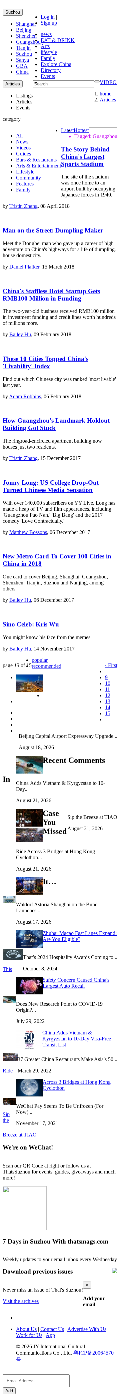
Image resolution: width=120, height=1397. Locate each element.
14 (107, 707)
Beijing (23, 30)
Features (25, 183)
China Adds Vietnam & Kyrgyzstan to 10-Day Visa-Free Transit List (76, 1038)
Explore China (56, 64)
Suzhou (12, 12)
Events (48, 76)
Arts (45, 46)
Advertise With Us (86, 1329)
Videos (23, 147)
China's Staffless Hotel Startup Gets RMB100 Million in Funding (51, 295)
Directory (51, 70)
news (46, 34)
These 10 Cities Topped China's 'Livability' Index (45, 362)
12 (107, 695)
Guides (23, 153)
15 (107, 713)
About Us (26, 1329)
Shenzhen (26, 36)
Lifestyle (25, 171)
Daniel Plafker (24, 267)
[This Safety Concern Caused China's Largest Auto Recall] (13, 958)
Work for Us (29, 1335)
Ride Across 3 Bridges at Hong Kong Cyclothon (57, 1079)
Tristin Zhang (23, 206)
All (19, 135)
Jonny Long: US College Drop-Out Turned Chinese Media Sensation (51, 486)
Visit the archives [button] (21, 1301)
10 (107, 683)
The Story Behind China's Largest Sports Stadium (85, 156)
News (22, 141)
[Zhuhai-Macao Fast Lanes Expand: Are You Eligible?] (9, 901)
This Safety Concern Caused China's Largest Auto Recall (56, 977)
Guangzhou (28, 42)
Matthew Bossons (28, 532)
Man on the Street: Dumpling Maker (53, 230)
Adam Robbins (25, 396)
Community (28, 177)
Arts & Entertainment (38, 165)
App (50, 1335)
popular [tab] (40, 660)
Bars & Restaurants (36, 159)
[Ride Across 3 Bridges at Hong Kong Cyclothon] (10, 1059)
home (105, 93)
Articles (108, 99)
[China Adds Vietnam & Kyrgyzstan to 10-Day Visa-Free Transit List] (9, 1001)
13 (107, 701)
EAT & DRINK (58, 40)
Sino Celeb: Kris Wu (31, 624)
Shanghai (26, 24)
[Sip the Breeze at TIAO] (9, 1103)
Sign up (49, 23)
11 (107, 689)
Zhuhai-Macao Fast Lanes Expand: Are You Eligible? (80, 936)
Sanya (22, 60)
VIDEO (108, 82)
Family (48, 58)
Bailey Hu (20, 334)
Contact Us (52, 1329)
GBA (22, 66)
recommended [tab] (46, 666)
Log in (48, 17)
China (22, 72)
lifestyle (49, 52)
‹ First (111, 665)
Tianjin (23, 48)
